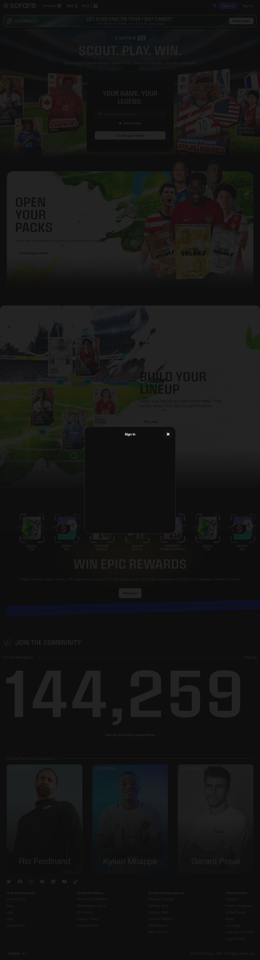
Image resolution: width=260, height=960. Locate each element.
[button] (168, 434)
